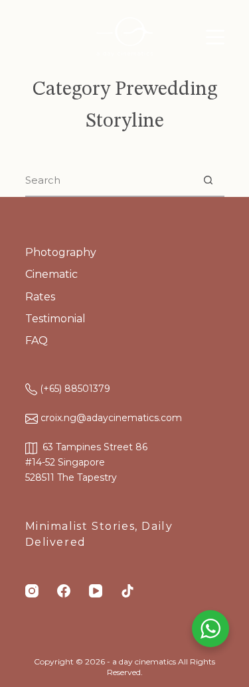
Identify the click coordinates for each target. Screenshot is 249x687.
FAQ (36, 340)
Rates (40, 296)
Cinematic (51, 274)
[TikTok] (127, 590)
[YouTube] (95, 590)
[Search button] (208, 180)
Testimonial (55, 318)
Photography (60, 252)
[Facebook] (63, 590)
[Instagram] (32, 590)
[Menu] (215, 37)
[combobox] (109, 179)
